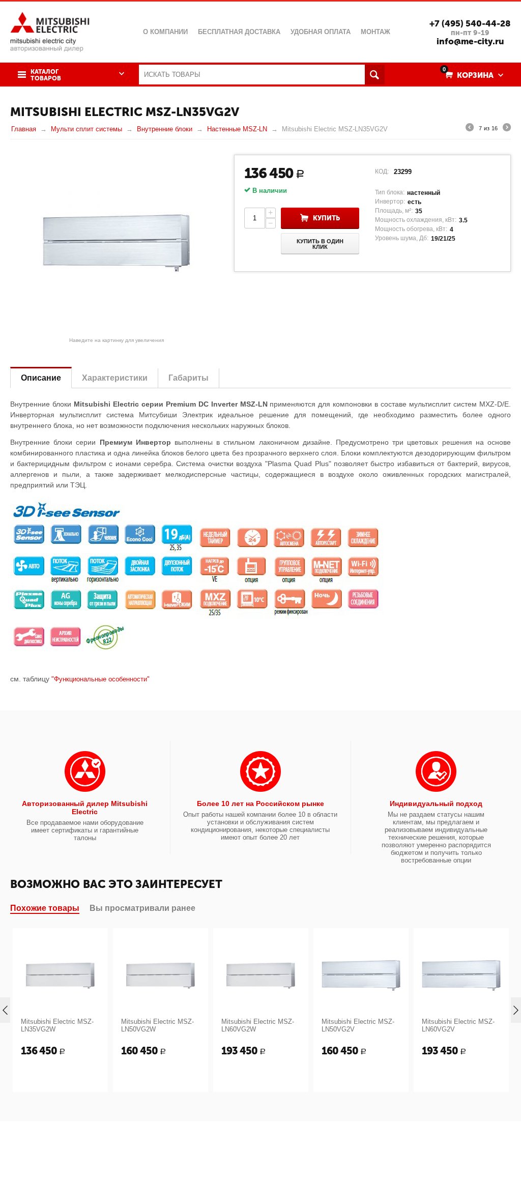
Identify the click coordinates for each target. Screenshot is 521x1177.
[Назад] (470, 128)
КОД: (382, 171)
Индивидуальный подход (436, 803)
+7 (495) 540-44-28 (470, 23)
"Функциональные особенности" (100, 679)
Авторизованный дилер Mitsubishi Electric (85, 807)
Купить (326, 218)
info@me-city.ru (470, 41)
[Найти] (375, 74)
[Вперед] (507, 128)
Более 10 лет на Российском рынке (260, 803)
